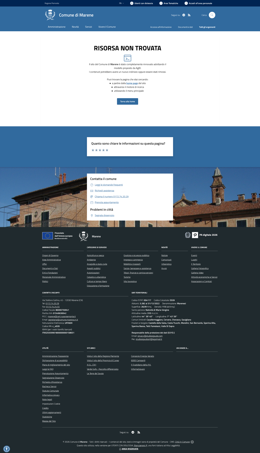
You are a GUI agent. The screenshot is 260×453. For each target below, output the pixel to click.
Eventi (194, 255)
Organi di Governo (50, 255)
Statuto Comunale (50, 390)
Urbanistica (166, 264)
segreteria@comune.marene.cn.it (63, 319)
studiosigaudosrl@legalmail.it (149, 339)
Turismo (127, 277)
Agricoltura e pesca (95, 255)
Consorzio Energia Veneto (142, 356)
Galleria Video (197, 272)
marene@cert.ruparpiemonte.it (62, 316)
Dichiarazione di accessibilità (54, 360)
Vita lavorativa (130, 281)
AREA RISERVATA (130, 448)
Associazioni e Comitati (201, 281)
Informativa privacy (51, 395)
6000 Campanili (138, 360)
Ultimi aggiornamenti (51, 412)
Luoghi (194, 259)
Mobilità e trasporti (132, 264)
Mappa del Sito (49, 421)
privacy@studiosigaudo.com (150, 336)
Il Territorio (196, 264)
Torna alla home (127, 101)
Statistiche (47, 416)
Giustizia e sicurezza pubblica (136, 255)
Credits (45, 408)
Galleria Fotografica (200, 268)
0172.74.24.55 (53, 306)
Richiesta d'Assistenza (52, 382)
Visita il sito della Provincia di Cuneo (103, 360)
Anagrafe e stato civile (97, 264)
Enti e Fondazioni (50, 272)
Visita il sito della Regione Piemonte (103, 356)
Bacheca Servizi (49, 386)
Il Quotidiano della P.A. (141, 364)
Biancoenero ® (140, 445)
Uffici (44, 264)
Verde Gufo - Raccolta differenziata (102, 369)
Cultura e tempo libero (97, 281)
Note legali (47, 399)
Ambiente (91, 259)
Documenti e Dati (50, 268)
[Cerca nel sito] (212, 15)
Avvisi (164, 268)
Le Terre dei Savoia (95, 373)
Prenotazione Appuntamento (55, 373)
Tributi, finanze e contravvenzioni (138, 272)
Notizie (164, 255)
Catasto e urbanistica (96, 277)
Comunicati (166, 259)
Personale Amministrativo (54, 277)
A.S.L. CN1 (91, 364)
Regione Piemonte (52, 3)
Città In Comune (182, 441)
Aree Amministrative (51, 259)
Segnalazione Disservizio (53, 377)
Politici (45, 281)
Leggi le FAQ (47, 369)
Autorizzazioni (93, 272)
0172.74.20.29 (52, 303)
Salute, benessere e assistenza (137, 268)
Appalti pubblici (93, 268)
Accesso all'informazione (161, 27)
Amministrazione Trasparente (55, 356)
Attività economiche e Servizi (204, 277)
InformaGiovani (138, 369)
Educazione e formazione (98, 285)
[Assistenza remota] (192, 441)
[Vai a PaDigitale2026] (201, 234)
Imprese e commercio (133, 259)
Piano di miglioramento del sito (56, 364)
